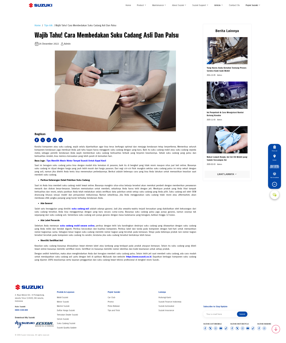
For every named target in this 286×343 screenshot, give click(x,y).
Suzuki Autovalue (166, 306)
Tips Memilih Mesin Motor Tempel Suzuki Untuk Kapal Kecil (76, 160)
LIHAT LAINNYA (226, 174)
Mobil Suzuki (62, 297)
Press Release (114, 306)
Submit (242, 314)
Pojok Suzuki (252, 5)
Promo (111, 302)
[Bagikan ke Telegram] (48, 140)
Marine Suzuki (63, 306)
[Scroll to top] (276, 329)
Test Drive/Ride (274, 177)
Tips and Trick (114, 310)
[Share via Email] (60, 140)
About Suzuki (178, 5)
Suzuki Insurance (166, 310)
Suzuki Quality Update (66, 327)
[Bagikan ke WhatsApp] (54, 140)
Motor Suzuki (63, 302)
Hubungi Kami (164, 297)
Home (128, 5)
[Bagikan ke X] (43, 140)
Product (140, 5)
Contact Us (234, 5)
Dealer (274, 160)
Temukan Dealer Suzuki (67, 314)
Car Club (111, 297)
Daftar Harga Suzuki (66, 310)
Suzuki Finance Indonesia (169, 302)
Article (217, 5)
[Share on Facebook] (37, 140)
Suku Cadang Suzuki (66, 323)
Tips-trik (48, 25)
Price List (274, 151)
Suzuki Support (199, 5)
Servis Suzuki (63, 319)
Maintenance (158, 5)
